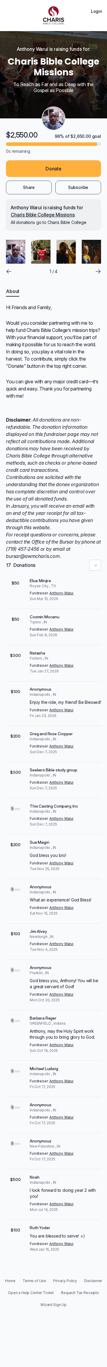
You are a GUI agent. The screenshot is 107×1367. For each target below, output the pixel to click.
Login (96, 11)
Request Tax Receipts (80, 1292)
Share (29, 187)
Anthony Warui (61, 593)
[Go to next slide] (98, 271)
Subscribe (78, 187)
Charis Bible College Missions (42, 215)
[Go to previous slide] (9, 271)
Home (10, 1280)
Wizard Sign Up (53, 1304)
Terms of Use (34, 1280)
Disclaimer (93, 1280)
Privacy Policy (65, 1280)
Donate (53, 169)
